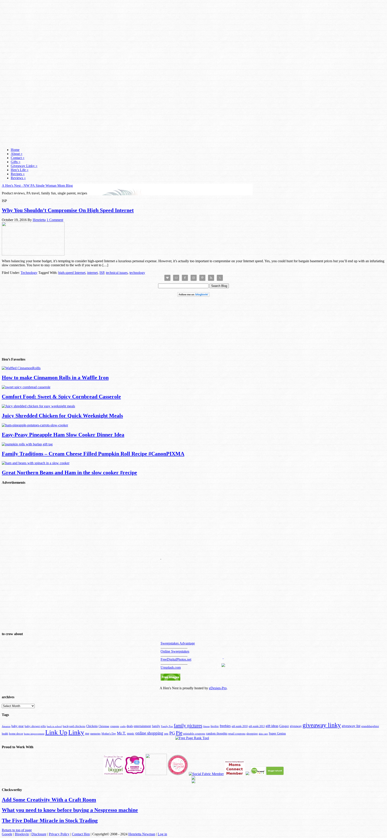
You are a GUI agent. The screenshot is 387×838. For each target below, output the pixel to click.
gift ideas (272, 726)
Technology (29, 273)
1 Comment (55, 220)
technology (137, 273)
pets (166, 733)
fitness (206, 726)
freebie (215, 726)
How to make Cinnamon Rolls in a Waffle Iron (55, 377)
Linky (76, 732)
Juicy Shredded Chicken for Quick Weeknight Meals (62, 416)
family (156, 726)
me (87, 733)
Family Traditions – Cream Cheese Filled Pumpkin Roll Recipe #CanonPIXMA (93, 454)
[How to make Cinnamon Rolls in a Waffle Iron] (21, 368)
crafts (123, 726)
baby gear (17, 726)
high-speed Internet (71, 273)
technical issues (117, 273)
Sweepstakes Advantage (178, 643)
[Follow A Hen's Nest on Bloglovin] (193, 295)
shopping (252, 733)
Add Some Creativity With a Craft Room (49, 800)
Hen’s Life (19, 170)
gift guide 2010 (240, 726)
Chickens (92, 726)
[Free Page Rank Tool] (192, 738)
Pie (179, 733)
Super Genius (277, 733)
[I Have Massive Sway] (247, 774)
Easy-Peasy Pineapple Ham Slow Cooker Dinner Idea (63, 435)
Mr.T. (121, 733)
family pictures (188, 725)
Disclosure (38, 834)
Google (7, 834)
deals (130, 726)
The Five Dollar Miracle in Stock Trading (50, 820)
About (16, 154)
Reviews (18, 178)
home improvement (34, 733)
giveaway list (351, 726)
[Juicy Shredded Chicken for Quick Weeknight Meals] (38, 406)
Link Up (56, 732)
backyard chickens (74, 726)
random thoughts (216, 733)
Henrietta (39, 220)
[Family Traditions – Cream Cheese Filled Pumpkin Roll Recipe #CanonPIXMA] (27, 444)
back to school (54, 726)
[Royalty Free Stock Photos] (170, 679)
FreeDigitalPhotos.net (176, 659)
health (5, 733)
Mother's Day (108, 733)
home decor (16, 733)
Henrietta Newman (141, 834)
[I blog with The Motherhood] (156, 774)
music (130, 733)
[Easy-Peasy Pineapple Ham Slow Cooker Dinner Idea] (35, 425)
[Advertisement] (193, 69)
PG (172, 733)
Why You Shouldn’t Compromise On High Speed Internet (68, 210)
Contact (17, 158)
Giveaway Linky (24, 166)
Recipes (18, 174)
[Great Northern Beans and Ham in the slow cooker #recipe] (35, 463)
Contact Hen (81, 834)
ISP (101, 273)
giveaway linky (322, 725)
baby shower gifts (35, 726)
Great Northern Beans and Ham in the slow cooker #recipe (69, 472)
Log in (162, 834)
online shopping (149, 733)
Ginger (284, 726)
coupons (114, 726)
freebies (225, 726)
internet (92, 273)
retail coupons (236, 733)
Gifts (15, 162)
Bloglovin (22, 834)
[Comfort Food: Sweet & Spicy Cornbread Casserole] (26, 387)
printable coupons (194, 733)
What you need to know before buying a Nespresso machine (70, 810)
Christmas (104, 726)
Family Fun (167, 726)
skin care (263, 733)
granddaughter (370, 726)
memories (95, 733)
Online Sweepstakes (175, 651)
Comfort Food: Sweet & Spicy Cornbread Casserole (61, 397)
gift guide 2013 (257, 726)
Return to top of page (17, 830)
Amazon (6, 726)
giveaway (296, 726)
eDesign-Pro (218, 688)
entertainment (142, 726)
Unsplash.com (171, 667)
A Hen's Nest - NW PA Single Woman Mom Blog (37, 185)
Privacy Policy (59, 834)
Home (15, 150)
